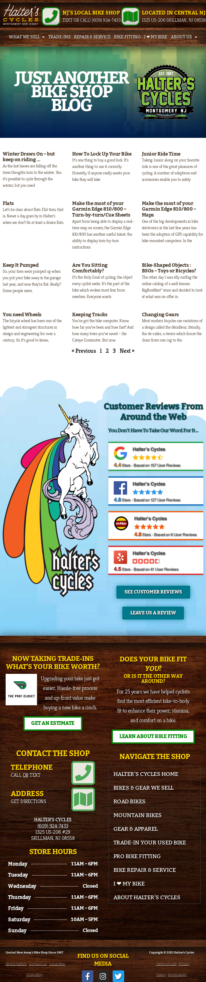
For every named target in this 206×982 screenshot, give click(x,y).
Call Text (26, 775)
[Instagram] (103, 976)
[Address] (83, 799)
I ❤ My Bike (155, 37)
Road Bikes (129, 801)
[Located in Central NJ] (130, 16)
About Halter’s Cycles (147, 897)
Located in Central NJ (174, 13)
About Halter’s (16, 964)
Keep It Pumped (20, 265)
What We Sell (24, 37)
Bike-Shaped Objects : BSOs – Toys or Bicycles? (169, 268)
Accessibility (177, 974)
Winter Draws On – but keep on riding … (29, 157)
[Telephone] (83, 773)
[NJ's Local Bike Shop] (51, 16)
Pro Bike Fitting (137, 856)
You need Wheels (22, 314)
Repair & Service (92, 37)
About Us (181, 37)
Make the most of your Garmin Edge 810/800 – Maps (169, 209)
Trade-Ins (59, 37)
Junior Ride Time (161, 154)
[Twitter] (118, 976)
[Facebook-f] (87, 976)
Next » (127, 350)
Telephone (32, 767)
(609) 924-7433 (53, 825)
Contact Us (38, 964)
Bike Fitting (127, 37)
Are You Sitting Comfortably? (90, 268)
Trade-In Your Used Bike (149, 842)
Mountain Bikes (137, 815)
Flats (8, 203)
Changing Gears (160, 314)
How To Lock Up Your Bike (101, 154)
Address (27, 793)
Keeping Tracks (89, 314)
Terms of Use (166, 964)
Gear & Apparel (135, 828)
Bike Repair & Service (144, 870)
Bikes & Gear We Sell (143, 787)
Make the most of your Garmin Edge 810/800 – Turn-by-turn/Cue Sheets (101, 209)
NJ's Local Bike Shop (91, 13)
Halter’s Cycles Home (145, 774)
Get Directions (28, 801)
